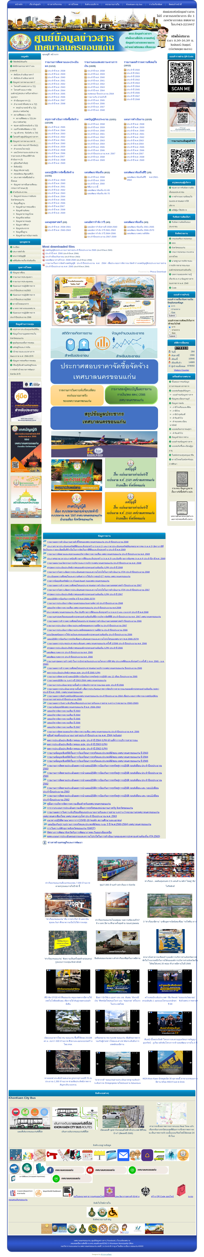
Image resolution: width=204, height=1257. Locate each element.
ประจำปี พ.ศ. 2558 (56, 71)
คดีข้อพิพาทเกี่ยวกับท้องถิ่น (24, 260)
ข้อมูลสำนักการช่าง (180, 437)
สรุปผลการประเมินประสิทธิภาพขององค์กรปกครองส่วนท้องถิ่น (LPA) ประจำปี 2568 (85, 567)
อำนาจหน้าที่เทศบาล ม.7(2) (25, 104)
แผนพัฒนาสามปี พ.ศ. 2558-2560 (60, 260)
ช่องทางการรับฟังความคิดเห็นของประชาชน (181, 190)
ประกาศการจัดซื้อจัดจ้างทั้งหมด (22, 179)
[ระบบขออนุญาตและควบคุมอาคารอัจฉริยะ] (26, 1173)
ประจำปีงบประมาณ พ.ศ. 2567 (101, 153)
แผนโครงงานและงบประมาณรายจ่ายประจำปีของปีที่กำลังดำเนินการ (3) (24, 156)
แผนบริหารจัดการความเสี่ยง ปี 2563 (63, 711)
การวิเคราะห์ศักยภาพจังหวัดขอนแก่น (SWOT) (71, 828)
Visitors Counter (181, 370)
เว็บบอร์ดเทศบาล (123, 1241)
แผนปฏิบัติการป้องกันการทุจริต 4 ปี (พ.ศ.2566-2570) (71, 599)
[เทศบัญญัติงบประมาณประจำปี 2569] (130, 490)
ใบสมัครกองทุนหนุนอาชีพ (183, 455)
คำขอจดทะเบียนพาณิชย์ (178, 423)
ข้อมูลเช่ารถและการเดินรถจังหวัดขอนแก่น (23, 198)
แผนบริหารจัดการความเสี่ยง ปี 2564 (63, 715)
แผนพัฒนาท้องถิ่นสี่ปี (135, 172)
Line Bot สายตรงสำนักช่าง (127, 1196)
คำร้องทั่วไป (178, 418)
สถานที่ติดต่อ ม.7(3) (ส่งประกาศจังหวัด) (24, 120)
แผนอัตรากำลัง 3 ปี (94, 222)
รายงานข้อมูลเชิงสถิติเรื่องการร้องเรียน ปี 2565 (97, 761)
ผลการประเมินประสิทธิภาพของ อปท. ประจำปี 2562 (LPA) (77, 748)
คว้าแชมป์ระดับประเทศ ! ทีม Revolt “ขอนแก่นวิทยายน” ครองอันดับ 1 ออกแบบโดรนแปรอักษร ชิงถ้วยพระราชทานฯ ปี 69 (170, 1000)
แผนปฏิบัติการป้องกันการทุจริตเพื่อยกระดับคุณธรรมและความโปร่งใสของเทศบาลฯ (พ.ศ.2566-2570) (93, 639)
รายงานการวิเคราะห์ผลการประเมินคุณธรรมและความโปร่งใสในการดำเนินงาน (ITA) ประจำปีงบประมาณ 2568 (98, 572)
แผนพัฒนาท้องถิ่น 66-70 (98, 193)
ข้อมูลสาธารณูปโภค (24, 214)
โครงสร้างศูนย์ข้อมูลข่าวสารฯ (25, 137)
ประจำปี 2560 (133, 70)
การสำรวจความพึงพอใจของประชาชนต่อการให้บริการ (180, 201)
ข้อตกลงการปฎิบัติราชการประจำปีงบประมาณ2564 (22, 297)
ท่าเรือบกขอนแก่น (53, 883)
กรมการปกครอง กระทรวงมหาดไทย (181, 254)
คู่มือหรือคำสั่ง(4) (21, 163)
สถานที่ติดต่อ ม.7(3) (22, 115)
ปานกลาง (175, 309)
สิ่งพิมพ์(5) (18, 167)
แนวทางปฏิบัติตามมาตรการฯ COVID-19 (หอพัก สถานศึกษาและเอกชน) (84, 820)
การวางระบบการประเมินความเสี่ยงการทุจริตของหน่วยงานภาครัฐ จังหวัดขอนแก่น (90, 808)
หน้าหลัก (19, 4)
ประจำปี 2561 (133, 73)
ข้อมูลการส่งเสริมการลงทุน (24, 361)
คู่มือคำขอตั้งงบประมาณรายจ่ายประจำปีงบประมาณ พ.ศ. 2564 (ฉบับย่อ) (84, 735)
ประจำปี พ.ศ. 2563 (56, 87)
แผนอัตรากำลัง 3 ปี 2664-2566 (101, 233)
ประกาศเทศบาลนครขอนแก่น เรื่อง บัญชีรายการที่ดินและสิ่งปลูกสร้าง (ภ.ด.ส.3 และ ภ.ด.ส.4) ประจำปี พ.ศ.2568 (97, 612)
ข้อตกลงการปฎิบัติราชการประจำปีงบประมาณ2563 (22, 288)
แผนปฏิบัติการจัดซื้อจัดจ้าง (59, 172)
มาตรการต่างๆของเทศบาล (24, 308)
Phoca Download (158, 271)
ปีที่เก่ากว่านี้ (92, 187)
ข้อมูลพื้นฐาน (21, 232)
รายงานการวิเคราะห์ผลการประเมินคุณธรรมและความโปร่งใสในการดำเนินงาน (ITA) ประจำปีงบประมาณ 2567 (98, 590)
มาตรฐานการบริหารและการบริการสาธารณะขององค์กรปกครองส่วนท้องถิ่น (180, 265)
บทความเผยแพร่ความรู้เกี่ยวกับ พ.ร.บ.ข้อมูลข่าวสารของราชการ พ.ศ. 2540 (181, 278)
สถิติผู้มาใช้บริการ (179, 210)
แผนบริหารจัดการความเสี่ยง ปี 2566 (63, 722)
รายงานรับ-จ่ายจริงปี (96, 97)
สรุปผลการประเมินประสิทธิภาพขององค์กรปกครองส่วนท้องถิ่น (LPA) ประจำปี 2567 (85, 594)
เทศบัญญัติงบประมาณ (96, 119)
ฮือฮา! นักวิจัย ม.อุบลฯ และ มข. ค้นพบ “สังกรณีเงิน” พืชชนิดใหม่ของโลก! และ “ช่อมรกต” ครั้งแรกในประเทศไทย (117, 1000)
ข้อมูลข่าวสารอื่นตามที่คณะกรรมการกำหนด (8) (24, 186)
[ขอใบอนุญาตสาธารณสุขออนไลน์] (68, 1196)
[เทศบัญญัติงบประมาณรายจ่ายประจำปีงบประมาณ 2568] (131, 523)
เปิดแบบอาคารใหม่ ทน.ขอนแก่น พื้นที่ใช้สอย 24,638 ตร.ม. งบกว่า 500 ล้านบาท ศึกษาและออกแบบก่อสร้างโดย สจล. (68, 1041)
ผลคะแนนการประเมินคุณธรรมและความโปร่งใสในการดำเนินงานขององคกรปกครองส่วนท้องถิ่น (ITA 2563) (103, 836)
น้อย (173, 312)
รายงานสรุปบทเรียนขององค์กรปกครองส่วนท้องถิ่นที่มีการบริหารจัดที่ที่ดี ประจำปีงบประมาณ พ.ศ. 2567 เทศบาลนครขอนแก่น (104, 616)
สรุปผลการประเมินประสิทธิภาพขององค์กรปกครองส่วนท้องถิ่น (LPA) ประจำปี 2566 (85, 648)
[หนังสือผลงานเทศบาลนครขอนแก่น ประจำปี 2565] (26, 519)
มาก (173, 306)
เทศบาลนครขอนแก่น (82, 1241)
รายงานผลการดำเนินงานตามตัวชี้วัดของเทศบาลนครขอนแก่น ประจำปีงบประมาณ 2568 (87, 542)
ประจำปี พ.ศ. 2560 (56, 77)
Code (174, 288)
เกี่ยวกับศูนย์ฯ (35, 4)
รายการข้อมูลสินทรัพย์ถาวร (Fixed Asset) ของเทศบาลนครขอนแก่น (78, 581)
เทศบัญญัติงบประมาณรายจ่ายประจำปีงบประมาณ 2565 (70, 250)
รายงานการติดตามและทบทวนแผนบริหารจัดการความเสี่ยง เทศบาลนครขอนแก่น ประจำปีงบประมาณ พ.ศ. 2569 (98, 554)
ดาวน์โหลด (73, 4)
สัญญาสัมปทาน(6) (21, 170)
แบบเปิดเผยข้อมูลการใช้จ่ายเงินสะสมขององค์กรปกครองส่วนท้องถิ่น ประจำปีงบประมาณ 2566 (89, 634)
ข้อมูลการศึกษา (22, 225)
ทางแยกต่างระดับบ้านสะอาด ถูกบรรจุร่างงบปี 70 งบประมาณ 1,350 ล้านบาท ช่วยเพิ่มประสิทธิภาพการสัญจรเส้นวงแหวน (68, 1081)
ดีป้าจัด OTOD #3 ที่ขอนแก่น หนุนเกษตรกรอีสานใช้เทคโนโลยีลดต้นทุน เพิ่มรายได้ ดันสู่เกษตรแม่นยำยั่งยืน (68, 1000)
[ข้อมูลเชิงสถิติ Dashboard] (104, 357)
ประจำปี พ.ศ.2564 (135, 144)
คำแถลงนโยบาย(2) (22, 149)
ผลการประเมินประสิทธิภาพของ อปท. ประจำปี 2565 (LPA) (73, 672)
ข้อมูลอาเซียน (19, 273)
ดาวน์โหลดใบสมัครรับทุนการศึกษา (181, 461)
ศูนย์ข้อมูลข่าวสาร (99, 1241)
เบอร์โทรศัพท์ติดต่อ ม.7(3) (25, 129)
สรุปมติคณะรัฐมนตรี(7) (23, 174)
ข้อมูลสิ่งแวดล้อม (23, 218)
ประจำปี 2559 (133, 76)
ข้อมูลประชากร (22, 228)
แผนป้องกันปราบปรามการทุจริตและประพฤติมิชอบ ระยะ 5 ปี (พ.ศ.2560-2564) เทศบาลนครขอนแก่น (99, 824)
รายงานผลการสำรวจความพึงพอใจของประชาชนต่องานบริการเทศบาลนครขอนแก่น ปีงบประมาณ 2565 (94, 668)
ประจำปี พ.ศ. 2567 (56, 100)
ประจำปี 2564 (133, 86)
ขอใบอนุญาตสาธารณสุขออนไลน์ (88, 1196)
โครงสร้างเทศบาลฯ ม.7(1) (25, 86)
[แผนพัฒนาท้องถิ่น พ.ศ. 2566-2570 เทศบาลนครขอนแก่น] (26, 568)
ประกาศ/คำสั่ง (19, 252)
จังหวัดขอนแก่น (178, 247)
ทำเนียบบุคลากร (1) (22, 100)
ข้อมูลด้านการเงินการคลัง (26, 235)
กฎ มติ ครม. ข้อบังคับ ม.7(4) (26, 133)
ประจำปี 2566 (133, 93)
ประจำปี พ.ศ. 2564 (56, 90)
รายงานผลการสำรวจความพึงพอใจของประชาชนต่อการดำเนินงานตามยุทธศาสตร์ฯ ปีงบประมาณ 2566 (94, 621)
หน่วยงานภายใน (112, 4)
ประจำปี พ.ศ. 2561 (56, 80)
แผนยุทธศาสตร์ (53, 222)
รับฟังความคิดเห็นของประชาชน (179, 224)
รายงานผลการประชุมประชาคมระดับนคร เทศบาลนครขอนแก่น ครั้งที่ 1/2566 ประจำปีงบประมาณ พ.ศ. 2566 (97, 643)
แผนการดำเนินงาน (134, 119)
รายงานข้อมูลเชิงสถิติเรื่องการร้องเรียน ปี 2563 (97, 753)
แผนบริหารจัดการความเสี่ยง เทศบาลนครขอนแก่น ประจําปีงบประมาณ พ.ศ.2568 (84, 607)
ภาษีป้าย (176, 411)
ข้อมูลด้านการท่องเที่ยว (26, 207)
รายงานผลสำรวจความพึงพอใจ (140, 62)
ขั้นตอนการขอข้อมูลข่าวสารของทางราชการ (179, 384)
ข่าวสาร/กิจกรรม (54, 4)
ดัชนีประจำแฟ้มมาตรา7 (24, 75)
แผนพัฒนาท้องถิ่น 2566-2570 (140, 230)
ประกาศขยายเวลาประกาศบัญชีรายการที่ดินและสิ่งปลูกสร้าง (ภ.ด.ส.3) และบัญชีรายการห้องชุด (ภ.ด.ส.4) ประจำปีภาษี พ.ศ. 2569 (106, 558)
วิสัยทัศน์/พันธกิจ (20, 62)
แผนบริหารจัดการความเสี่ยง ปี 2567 (63, 727)
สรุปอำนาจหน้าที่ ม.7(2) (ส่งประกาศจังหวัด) (24, 109)
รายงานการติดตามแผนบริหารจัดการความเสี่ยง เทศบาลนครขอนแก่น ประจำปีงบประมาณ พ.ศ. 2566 (93, 731)
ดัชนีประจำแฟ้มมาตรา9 (24, 78)
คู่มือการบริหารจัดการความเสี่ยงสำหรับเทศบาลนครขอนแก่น (79, 803)
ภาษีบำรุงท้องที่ (179, 414)
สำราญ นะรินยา (106, 1254)
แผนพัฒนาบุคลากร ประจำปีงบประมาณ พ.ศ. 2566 (70, 657)
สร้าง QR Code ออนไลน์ (162, 1196)
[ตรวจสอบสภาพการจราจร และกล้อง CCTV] (14, 1173)
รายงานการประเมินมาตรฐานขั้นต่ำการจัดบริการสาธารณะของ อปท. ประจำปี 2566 (85, 685)
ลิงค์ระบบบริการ (91, 4)
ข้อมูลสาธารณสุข (23, 221)
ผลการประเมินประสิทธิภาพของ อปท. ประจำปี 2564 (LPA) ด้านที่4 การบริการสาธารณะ (92, 740)
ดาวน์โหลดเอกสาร (21, 304)
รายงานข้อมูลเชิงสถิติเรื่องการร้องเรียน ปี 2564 (97, 757)
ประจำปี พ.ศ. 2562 (56, 84)
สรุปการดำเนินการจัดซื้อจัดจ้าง (61, 119)
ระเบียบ (16, 247)
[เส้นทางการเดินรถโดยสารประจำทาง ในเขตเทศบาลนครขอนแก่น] (159, 1160)
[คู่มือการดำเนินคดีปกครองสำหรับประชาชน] (26, 422)
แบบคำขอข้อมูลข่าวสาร (183, 395)
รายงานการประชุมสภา (22, 277)
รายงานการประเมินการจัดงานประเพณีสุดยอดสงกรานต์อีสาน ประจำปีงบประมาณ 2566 (87, 630)
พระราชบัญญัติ (19, 256)
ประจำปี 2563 (133, 83)
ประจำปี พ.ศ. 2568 (56, 103)
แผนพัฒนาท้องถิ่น (93, 172)
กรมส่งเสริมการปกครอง (182, 239)
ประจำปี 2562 (133, 79)
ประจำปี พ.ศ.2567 (56, 156)
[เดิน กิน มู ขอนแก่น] (104, 327)
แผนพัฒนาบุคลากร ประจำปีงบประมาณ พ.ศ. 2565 (70, 652)
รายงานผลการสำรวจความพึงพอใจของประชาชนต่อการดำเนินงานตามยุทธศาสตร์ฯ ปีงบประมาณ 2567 (94, 585)
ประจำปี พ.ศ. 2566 (56, 97)
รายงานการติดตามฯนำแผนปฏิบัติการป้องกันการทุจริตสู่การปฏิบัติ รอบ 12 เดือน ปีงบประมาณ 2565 (92, 676)
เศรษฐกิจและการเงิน (21, 347)
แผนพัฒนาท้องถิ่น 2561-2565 (140, 227)
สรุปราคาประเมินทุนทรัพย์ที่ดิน (26, 329)
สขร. (174, 243)
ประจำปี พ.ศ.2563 (135, 140)
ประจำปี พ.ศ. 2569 (56, 163)
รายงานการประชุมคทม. (23, 281)
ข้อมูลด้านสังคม (22, 210)
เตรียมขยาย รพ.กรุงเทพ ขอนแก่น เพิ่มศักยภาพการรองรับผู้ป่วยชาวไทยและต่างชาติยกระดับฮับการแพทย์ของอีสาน (117, 1041)
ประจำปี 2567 (133, 96)
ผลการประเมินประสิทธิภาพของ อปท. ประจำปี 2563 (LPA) (77, 744)
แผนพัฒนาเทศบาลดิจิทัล (138, 233)
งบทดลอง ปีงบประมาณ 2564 (100, 93)
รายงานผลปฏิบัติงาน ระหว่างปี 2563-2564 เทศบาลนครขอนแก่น (76, 680)
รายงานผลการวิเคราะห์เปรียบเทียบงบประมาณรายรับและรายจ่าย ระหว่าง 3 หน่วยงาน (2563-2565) (93, 703)
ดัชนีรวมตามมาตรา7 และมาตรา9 (22, 68)
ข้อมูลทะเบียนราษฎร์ (181, 399)
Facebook (111, 1241)
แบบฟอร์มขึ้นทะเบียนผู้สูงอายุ (181, 448)
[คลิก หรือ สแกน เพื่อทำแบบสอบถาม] (181, 91)
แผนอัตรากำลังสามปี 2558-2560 (102, 227)
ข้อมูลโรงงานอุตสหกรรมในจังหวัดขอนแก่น (23, 336)
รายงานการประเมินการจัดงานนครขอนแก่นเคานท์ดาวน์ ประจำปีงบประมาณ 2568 (85, 603)
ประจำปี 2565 (133, 89)
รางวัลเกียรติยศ (155, 4)
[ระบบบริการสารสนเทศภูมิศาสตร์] (40, 1173)
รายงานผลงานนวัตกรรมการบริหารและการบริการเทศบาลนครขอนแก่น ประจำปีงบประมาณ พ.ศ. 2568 (94, 563)
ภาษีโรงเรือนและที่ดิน (182, 407)
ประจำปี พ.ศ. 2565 (56, 93)
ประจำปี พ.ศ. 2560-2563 (59, 230)
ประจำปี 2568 (133, 99)
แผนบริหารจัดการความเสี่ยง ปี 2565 (63, 719)
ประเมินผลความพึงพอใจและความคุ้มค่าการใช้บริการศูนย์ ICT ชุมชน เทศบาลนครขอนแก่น (88, 576)
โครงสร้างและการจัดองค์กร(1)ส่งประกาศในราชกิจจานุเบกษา (24, 93)
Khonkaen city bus (134, 4)
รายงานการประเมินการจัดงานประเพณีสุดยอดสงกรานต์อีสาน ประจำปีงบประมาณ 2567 (87, 625)
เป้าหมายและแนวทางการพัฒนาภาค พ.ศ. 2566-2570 (22, 354)
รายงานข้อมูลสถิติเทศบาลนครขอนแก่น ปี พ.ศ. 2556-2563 (74, 707)
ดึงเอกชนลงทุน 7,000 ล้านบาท (76, 883)
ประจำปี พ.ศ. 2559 (56, 74)
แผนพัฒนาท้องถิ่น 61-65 (98, 190)
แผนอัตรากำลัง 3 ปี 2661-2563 (101, 230)
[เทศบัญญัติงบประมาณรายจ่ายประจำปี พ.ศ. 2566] (26, 473)
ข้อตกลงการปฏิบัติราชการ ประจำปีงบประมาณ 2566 (22, 315)
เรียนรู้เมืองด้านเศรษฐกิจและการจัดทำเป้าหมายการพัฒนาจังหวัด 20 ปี (23, 369)
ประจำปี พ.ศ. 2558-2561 (59, 227)
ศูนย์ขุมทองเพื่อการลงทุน (23, 343)
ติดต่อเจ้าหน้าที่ (175, 4)
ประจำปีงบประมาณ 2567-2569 (101, 236)
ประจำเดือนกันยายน (54, 256)
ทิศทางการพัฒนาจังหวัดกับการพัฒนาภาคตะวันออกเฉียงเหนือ (79, 832)
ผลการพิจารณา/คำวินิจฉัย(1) (26, 145)
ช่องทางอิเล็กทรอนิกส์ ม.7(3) (26, 126)
